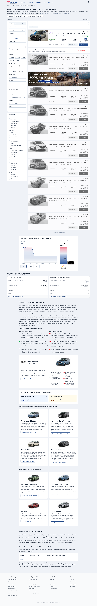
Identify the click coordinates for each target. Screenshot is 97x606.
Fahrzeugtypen (11, 588)
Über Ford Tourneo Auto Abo (29, 16)
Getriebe (10, 69)
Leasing (31, 2)
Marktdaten (18, 16)
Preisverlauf (10, 16)
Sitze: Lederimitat (14, 161)
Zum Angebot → (44, 282)
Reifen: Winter (13, 125)
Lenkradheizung (13, 152)
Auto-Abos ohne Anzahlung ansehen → (58, 296)
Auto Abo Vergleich (13, 577)
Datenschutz (73, 584)
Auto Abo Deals (11, 593)
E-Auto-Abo (11, 584)
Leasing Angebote (33, 579)
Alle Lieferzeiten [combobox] (13, 103)
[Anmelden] (88, 2)
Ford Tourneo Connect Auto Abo (60, 494)
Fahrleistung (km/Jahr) (14, 89)
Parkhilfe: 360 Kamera (15, 134)
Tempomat (12, 143)
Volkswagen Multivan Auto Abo (29, 432)
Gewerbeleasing (32, 590)
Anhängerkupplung (14, 121)
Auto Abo (23, 2)
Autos (44, 2)
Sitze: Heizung (13, 156)
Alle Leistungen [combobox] (13, 77)
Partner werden (73, 581)
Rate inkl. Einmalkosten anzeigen (18, 47)
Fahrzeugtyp (11, 80)
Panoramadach (13, 154)
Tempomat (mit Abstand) (15, 145)
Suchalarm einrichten (82, 50)
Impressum (72, 586)
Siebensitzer (13, 127)
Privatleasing (32, 588)
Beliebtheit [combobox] (85, 19)
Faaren (21, 559)
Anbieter (10, 106)
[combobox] (15, 30)
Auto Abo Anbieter (12, 586)
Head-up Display (14, 132)
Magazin (50, 2)
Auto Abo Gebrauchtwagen (14, 590)
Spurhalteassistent (14, 141)
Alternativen (40, 16)
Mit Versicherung (14, 178)
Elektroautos (52, 584)
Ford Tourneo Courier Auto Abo (29, 495)
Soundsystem (13, 167)
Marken (10, 581)
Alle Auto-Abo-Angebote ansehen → (16, 296)
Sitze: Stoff (12, 165)
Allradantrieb (13, 119)
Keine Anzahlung (14, 49)
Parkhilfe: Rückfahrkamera (16, 136)
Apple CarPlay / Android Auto (16, 150)
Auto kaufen (53, 577)
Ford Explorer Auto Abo (58, 523)
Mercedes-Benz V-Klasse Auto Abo (60, 434)
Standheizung (13, 169)
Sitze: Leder (13, 158)
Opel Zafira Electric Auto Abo (59, 462)
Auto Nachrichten (53, 588)
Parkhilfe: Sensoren (14, 139)
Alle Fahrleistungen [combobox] (14, 91)
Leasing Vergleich (33, 577)
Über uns (72, 579)
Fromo (71, 577)
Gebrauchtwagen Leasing (34, 586)
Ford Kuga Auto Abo (27, 521)
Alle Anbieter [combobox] (13, 109)
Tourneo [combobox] (12, 33)
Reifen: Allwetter (14, 123)
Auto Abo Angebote (12, 579)
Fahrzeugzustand (12, 63)
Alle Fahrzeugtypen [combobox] (14, 83)
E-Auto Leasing (32, 584)
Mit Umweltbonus (14, 176)
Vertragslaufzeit (12, 94)
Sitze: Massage (13, 163)
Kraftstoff (11, 54)
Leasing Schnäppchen (34, 593)
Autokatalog (52, 586)
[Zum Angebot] (59, 38)
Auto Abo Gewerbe (12, 595)
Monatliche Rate (12, 41)
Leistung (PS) (12, 74)
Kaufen (38, 2)
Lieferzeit (11, 100)
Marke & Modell (12, 26)
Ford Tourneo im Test (27, 378)
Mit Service (12, 174)
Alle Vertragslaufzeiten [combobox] (15, 97)
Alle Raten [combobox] (12, 44)
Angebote (52, 579)
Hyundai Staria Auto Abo (28, 461)
